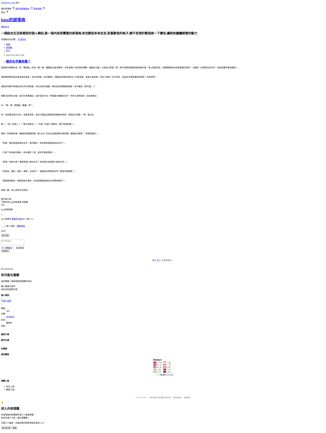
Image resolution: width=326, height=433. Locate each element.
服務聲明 (187, 397)
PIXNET (144, 397)
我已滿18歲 (6, 428)
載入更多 (5, 235)
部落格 (9, 47)
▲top (3, 230)
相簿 (8, 44)
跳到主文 (5, 27)
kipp (3, 204)
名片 (8, 51)
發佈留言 (5, 251)
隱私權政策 (177, 397)
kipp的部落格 (13, 19)
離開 (14, 428)
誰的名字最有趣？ (18, 61)
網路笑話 (21, 226)
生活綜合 (22, 39)
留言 (20, 219)
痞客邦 (15, 219)
